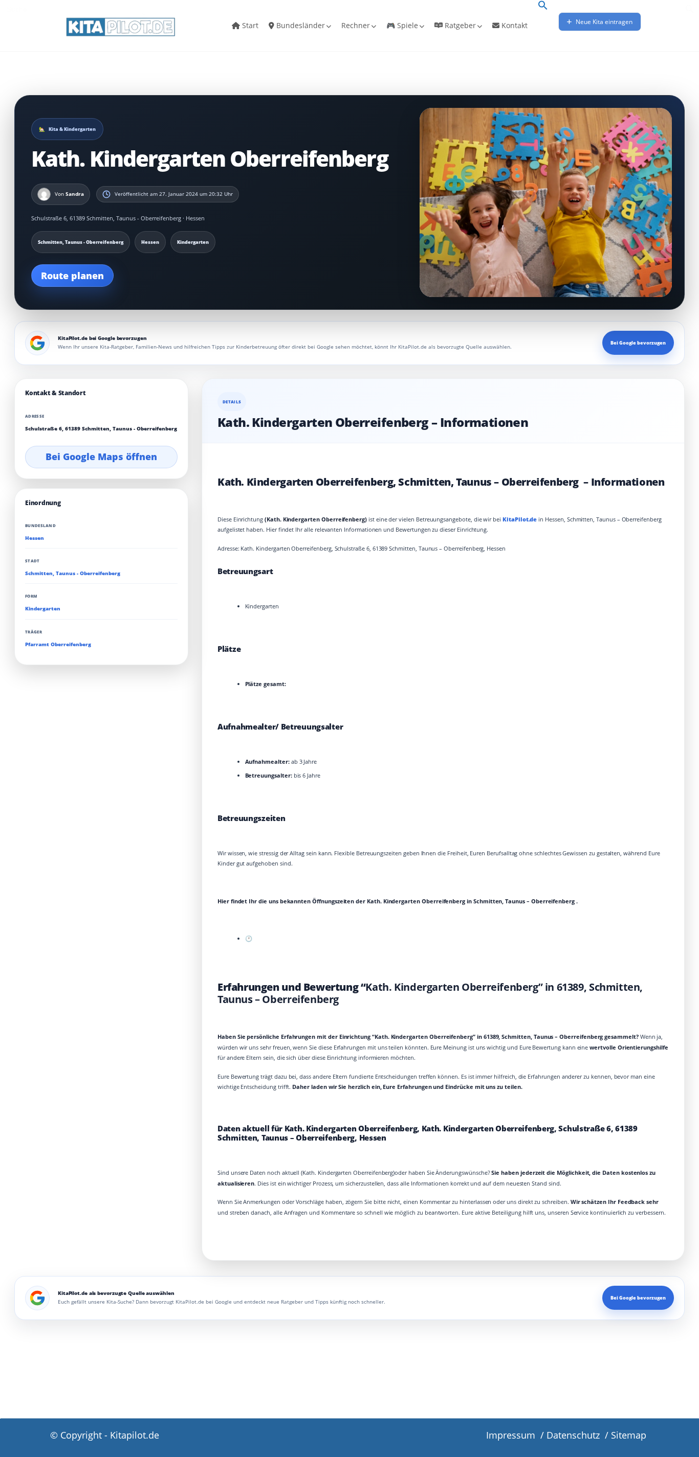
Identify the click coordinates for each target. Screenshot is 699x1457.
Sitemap (628, 1435)
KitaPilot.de (520, 519)
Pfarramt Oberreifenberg (58, 644)
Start (249, 25)
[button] (543, 6)
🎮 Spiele (402, 25)
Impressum (510, 1435)
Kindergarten (42, 608)
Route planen (72, 275)
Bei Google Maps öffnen (101, 456)
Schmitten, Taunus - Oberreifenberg (72, 573)
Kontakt (513, 25)
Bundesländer (299, 25)
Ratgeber (459, 25)
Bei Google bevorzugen (638, 342)
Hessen (34, 537)
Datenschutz (573, 1435)
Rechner (355, 25)
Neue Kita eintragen (603, 21)
